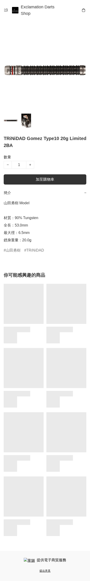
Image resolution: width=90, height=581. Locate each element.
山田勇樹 (13, 250)
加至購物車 (45, 179)
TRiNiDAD (35, 250)
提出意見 (45, 570)
